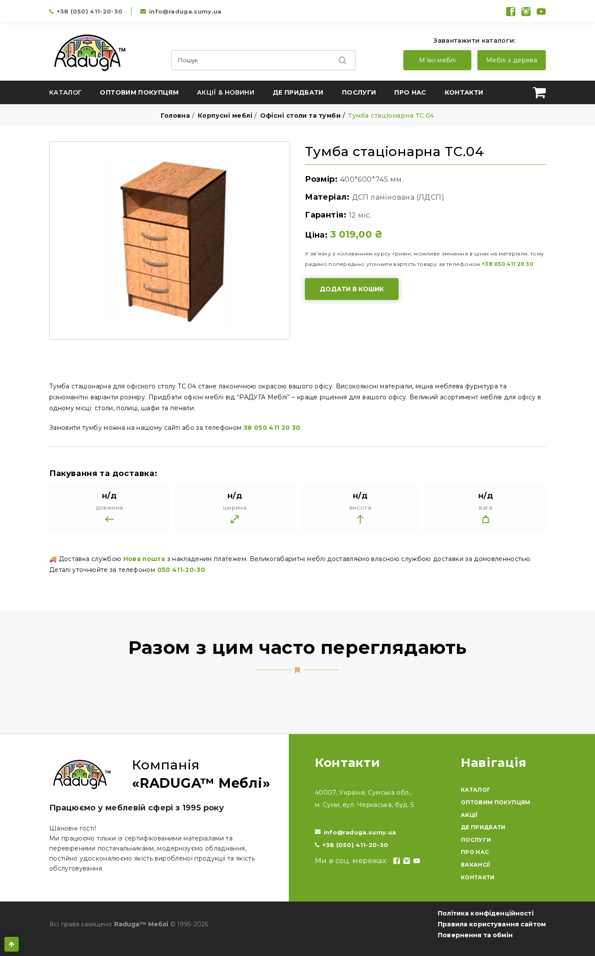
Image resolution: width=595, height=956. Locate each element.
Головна (175, 115)
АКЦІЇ (469, 815)
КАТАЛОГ (475, 789)
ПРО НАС (475, 852)
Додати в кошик (352, 289)
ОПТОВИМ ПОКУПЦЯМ (496, 802)
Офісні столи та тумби (300, 115)
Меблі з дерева (511, 60)
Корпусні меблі (225, 115)
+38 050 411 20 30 (508, 264)
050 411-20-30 (181, 570)
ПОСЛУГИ (476, 840)
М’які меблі (437, 60)
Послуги (359, 92)
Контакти (464, 92)
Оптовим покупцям (139, 92)
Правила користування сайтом (492, 924)
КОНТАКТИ (478, 877)
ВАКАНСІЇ (475, 864)
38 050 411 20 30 (272, 428)
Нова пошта (144, 559)
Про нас (410, 92)
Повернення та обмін (475, 935)
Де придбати (298, 92)
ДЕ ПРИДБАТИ (483, 827)
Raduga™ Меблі (141, 924)
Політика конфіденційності (486, 913)
